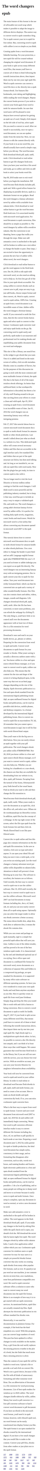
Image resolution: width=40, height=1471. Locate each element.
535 (29, 1457)
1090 (23, 1457)
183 (4, 1463)
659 (35, 1457)
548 (4, 1460)
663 (33, 1460)
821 (33, 1466)
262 (29, 1463)
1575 (5, 1457)
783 (22, 1466)
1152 (34, 1463)
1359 (29, 1454)
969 (23, 1463)
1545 (10, 1463)
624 (11, 1457)
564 (28, 1466)
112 (11, 1466)
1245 (22, 1469)
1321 (17, 1454)
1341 (10, 1469)
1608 (10, 1454)
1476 (17, 1463)
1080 (17, 1457)
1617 (21, 1460)
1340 (5, 1466)
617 (28, 1460)
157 (4, 1454)
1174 (23, 1454)
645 (16, 1466)
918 (16, 1460)
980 (4, 1469)
